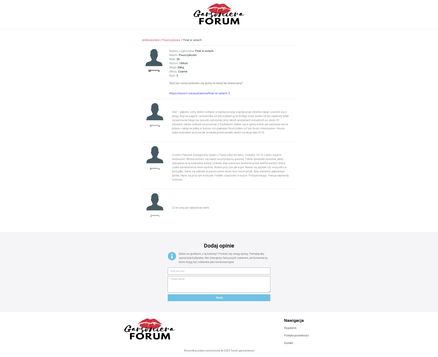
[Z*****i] (154, 201)
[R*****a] (154, 111)
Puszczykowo (171, 40)
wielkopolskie (151, 40)
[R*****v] (154, 154)
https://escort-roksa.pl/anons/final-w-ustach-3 (199, 93)
